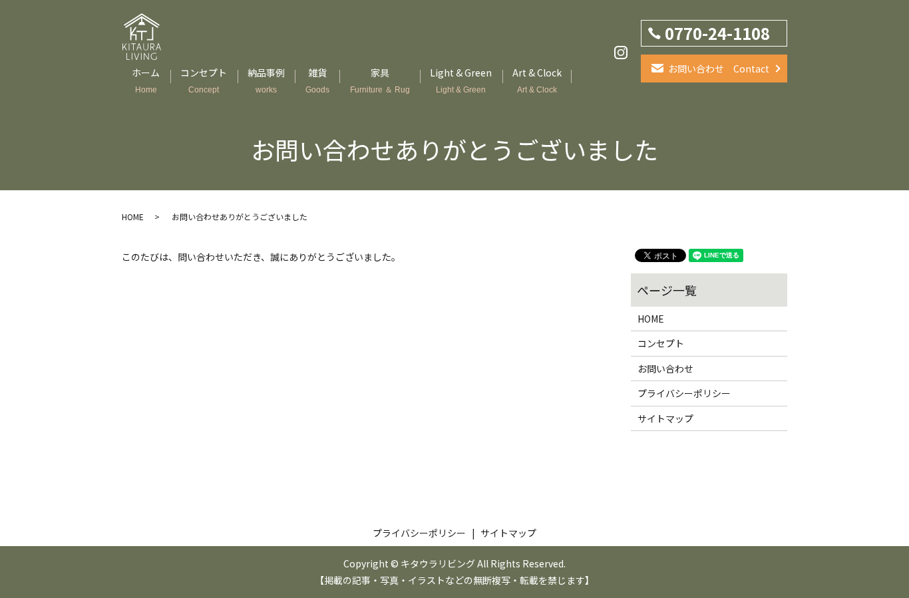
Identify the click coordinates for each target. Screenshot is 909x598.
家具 (380, 80)
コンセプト (203, 80)
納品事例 (266, 80)
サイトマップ (665, 418)
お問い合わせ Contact (718, 68)
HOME (133, 216)
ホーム (146, 80)
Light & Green (461, 80)
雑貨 (317, 80)
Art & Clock (537, 80)
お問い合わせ (665, 368)
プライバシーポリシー (684, 393)
